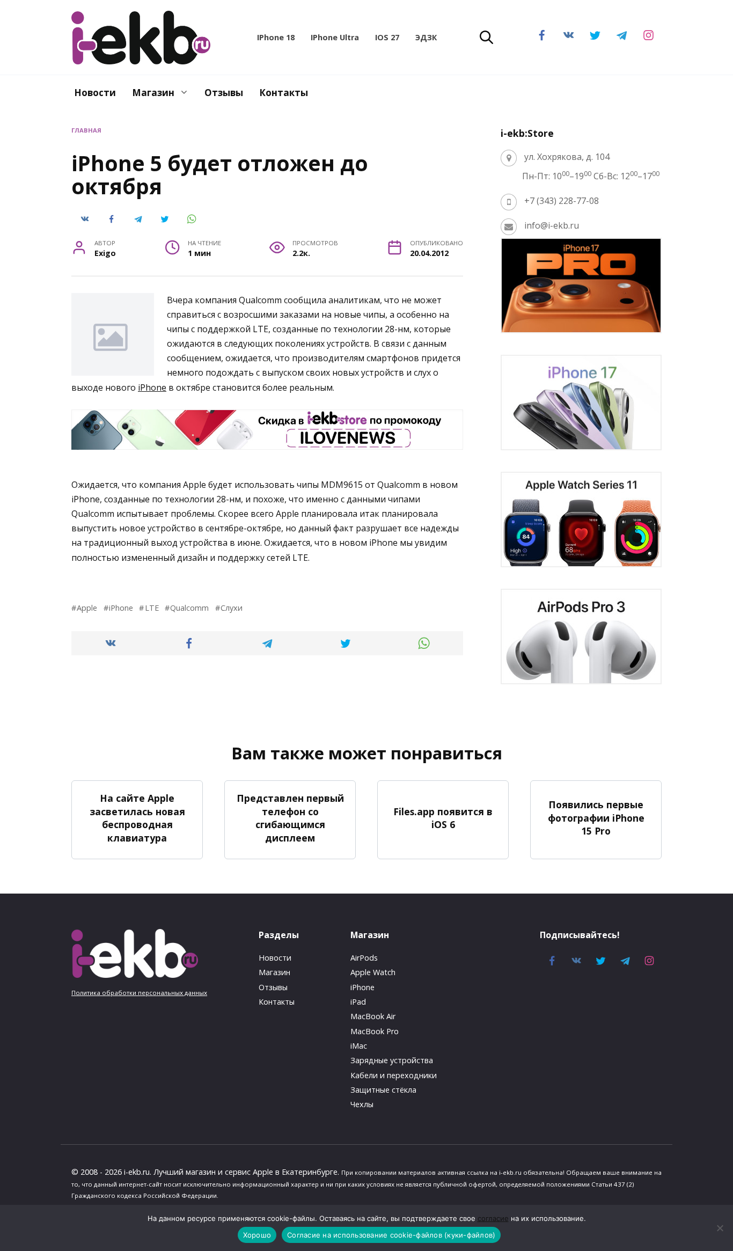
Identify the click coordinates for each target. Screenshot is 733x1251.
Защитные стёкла (383, 1090)
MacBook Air (372, 1016)
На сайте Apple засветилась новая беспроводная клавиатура (137, 818)
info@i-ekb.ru (551, 225)
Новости (95, 92)
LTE (151, 608)
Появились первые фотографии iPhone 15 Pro (596, 817)
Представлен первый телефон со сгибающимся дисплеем (290, 818)
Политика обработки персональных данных (139, 993)
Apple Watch (372, 972)
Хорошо (257, 1235)
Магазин (153, 92)
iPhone (152, 387)
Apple (87, 608)
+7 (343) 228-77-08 (561, 201)
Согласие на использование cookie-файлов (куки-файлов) (391, 1235)
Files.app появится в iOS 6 (443, 817)
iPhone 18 (276, 37)
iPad (358, 1002)
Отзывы (223, 92)
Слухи (232, 608)
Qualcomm (189, 608)
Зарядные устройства (391, 1060)
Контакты (283, 92)
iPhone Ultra (335, 37)
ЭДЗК (426, 37)
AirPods (364, 958)
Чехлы (361, 1104)
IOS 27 (387, 37)
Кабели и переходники (393, 1075)
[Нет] (719, 1228)
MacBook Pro (374, 1031)
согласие (493, 1218)
